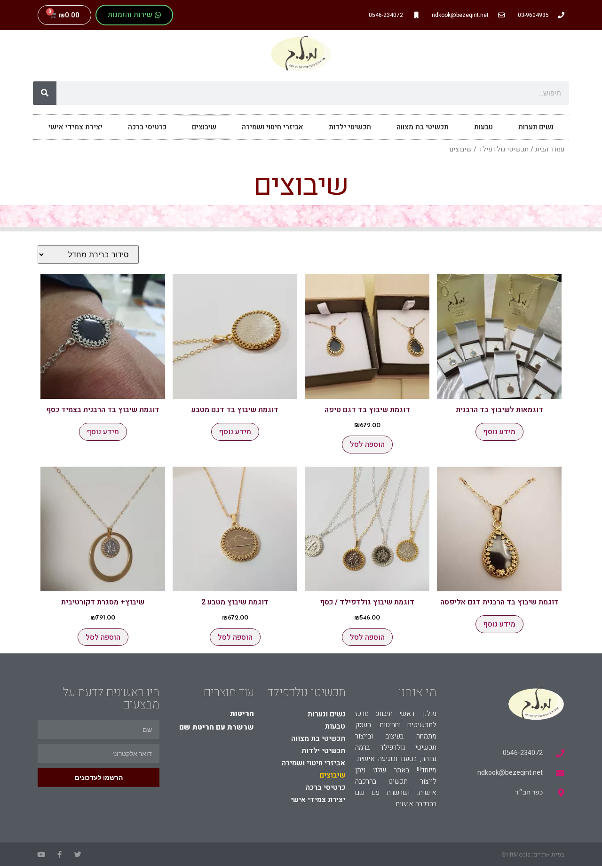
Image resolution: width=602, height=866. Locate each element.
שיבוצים (204, 127)
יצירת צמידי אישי (75, 127)
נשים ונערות (536, 127)
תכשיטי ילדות (350, 127)
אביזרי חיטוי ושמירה (272, 127)
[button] (134, 15)
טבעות (483, 127)
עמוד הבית (549, 149)
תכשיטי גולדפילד (503, 149)
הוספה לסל (367, 444)
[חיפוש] (44, 93)
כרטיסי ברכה (147, 127)
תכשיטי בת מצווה (422, 127)
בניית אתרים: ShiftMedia (533, 854)
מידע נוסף (499, 431)
